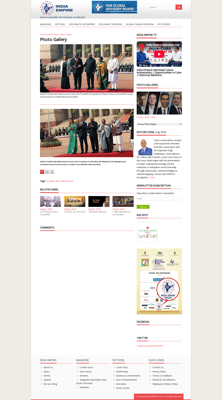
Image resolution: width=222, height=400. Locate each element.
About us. (48, 367)
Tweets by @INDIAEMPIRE (150, 345)
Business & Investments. (128, 375)
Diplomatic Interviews (82, 24)
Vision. (46, 371)
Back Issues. (85, 371)
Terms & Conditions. (162, 375)
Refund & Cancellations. (164, 379)
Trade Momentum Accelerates (121, 213)
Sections (60, 24)
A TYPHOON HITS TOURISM (49, 213)
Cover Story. (122, 367)
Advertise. (84, 387)
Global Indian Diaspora (140, 24)
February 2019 (46, 34)
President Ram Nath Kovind (59, 181)
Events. (47, 375)
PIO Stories (163, 24)
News (56, 34)
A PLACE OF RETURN (74, 211)
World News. (122, 371)
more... (153, 177)
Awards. (47, 379)
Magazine (45, 24)
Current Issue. (86, 367)
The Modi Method (97, 211)
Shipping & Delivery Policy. (165, 383)
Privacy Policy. (159, 371)
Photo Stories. (123, 388)
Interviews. (121, 383)
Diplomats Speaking (110, 24)
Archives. (83, 375)
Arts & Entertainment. (126, 379)
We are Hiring (50, 383)
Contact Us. (158, 367)
